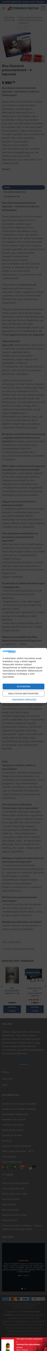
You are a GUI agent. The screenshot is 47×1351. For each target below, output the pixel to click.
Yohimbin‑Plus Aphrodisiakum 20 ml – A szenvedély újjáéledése (29, 1344)
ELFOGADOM (23, 686)
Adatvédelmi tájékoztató (24, 699)
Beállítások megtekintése (23, 693)
